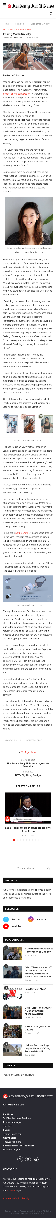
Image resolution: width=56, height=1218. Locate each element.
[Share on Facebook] (25, 752)
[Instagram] (28, 1160)
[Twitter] (20, 1160)
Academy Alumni (13, 740)
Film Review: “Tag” (35, 989)
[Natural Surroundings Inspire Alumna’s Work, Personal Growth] (12, 1050)
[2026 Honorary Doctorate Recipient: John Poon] (28, 808)
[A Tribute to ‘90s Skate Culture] (12, 1031)
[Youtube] (35, 1160)
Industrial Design (34, 740)
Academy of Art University (16, 1198)
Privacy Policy (39, 1214)
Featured (19, 24)
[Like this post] (22, 752)
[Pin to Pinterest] (32, 752)
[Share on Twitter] (28, 752)
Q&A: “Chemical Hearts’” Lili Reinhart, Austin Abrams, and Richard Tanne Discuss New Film (38, 972)
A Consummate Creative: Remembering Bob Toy (39, 950)
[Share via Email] (35, 752)
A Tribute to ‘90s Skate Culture (37, 1028)
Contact (11, 1190)
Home (6, 24)
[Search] (51, 13)
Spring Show (21, 533)
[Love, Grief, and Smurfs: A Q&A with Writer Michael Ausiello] (12, 1012)
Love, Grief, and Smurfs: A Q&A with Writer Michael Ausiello (38, 1011)
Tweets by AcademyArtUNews (18, 1075)
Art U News (17, 38)
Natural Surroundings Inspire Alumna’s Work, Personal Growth (37, 1048)
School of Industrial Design (16, 94)
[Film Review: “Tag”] (12, 994)
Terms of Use (25, 1214)
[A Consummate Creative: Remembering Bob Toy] (12, 953)
